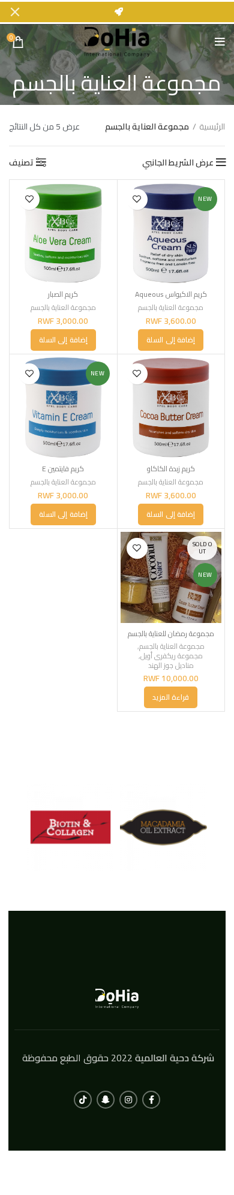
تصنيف (21, 162)
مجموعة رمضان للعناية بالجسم (171, 633)
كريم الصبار (63, 294)
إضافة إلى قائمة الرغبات (137, 199)
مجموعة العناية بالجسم (170, 307)
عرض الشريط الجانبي (178, 162)
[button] (170, 340)
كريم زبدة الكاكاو (171, 468)
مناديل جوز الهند (171, 665)
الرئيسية (212, 127)
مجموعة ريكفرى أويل (171, 656)
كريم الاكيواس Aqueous (171, 294)
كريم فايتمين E (63, 468)
